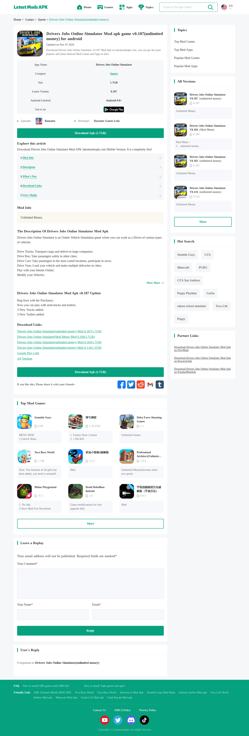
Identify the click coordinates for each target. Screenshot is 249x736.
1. (27, 157)
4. (31, 185)
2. (27, 167)
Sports (114, 73)
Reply (90, 630)
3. (28, 176)
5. (28, 195)
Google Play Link (28, 353)
